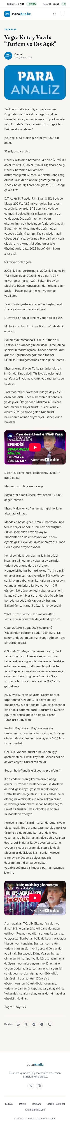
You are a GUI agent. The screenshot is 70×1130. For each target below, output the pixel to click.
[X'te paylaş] (26, 1024)
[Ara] (54, 14)
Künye (9, 1103)
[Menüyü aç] (62, 14)
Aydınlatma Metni (35, 1109)
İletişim (22, 1103)
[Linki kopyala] (49, 1024)
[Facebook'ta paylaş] (34, 1024)
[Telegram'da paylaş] (42, 1024)
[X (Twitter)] (30, 1086)
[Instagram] (39, 1086)
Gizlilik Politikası (55, 1103)
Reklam (36, 1103)
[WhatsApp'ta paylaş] (18, 1024)
